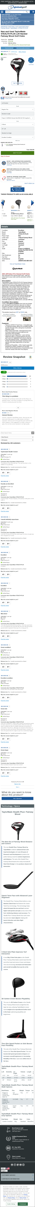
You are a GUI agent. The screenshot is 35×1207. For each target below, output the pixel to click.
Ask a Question (17, 798)
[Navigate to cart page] (32, 12)
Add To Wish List (29, 183)
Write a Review (22, 51)
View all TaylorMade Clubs (17, 264)
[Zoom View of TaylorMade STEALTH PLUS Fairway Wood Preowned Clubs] (17, 71)
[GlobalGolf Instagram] (23, 1165)
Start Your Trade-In (11, 180)
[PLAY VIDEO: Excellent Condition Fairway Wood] (27, 320)
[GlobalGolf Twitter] (17, 1165)
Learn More (9, 165)
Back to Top (17, 784)
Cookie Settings (11, 1204)
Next (17, 787)
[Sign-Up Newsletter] (11, 1165)
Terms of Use (23, 1197)
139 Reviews (14, 51)
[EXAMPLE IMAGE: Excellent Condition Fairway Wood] (9, 321)
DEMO (22, 312)
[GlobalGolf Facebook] (14, 1165)
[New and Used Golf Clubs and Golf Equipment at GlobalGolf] (17, 8)
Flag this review (5, 475)
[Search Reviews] (32, 432)
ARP (17, 312)
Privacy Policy (11, 1197)
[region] (17, 1195)
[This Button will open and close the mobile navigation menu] (2, 11)
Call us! (18, 189)
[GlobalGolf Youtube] (20, 1165)
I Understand (22, 1204)
